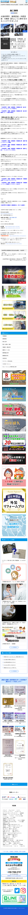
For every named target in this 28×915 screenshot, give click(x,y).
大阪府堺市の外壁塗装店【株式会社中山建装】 (10, 908)
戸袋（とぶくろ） (6, 830)
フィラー (18, 810)
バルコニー (5, 816)
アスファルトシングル (7, 846)
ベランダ (11, 816)
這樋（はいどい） (16, 831)
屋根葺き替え (6, 355)
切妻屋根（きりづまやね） (8, 840)
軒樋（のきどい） (17, 843)
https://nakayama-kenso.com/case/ (12, 226)
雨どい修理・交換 (7, 344)
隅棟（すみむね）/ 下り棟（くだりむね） (11, 841)
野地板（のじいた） (7, 827)
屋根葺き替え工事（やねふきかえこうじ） (12, 824)
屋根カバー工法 (6, 350)
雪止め (4, 826)
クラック (5, 810)
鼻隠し (10, 843)
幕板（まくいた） (6, 831)
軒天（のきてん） (6, 836)
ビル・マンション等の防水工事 (9, 366)
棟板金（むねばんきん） (13, 834)
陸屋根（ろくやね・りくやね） (9, 820)
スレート (16, 846)
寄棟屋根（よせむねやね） (8, 838)
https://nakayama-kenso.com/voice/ (12, 227)
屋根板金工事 (6, 352)
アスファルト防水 (19, 816)
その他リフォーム (7, 364)
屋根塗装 (5, 338)
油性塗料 (22, 813)
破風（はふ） (15, 836)
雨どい (4, 834)
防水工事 (5, 341)
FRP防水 (21, 844)
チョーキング (11, 810)
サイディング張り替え (7, 361)
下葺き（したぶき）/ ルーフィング (15, 826)
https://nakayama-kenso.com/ (7, 213)
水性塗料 (5, 814)
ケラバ (14, 837)
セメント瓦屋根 (21, 820)
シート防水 (13, 817)
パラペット (15, 844)
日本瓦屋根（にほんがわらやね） (10, 821)
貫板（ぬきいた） (6, 837)
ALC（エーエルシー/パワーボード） (10, 813)
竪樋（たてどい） (6, 844)
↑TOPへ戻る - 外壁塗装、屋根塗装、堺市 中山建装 (14, 851)
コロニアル (22, 846)
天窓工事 (5, 358)
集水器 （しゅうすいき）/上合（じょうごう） (12, 833)
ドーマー (5, 843)
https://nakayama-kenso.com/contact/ (14, 243)
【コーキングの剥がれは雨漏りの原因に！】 (11, 54)
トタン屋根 (21, 821)
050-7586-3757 (13, 217)
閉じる (15, 52)
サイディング (18, 811)
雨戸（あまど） (16, 830)
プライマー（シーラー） (8, 811)
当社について (15, 784)
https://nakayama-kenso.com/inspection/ (18, 235)
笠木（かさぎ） (16, 827)
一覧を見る (15, 647)
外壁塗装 (5, 336)
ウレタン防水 (6, 817)
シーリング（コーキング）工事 (15, 814)
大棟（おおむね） (20, 840)
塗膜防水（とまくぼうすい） (9, 818)
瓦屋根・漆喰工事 (7, 347)
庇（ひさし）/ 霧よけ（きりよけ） (10, 828)
